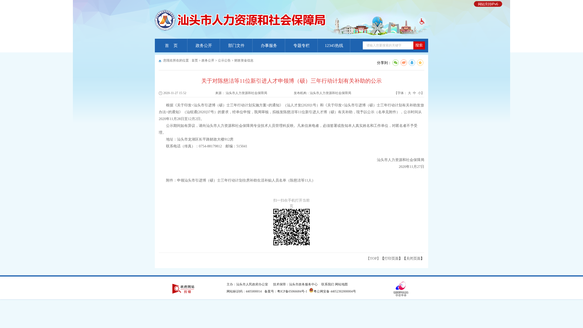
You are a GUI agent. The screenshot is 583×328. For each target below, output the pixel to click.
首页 (195, 60)
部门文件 (236, 45)
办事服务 (269, 45)
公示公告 (224, 60)
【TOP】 (373, 258)
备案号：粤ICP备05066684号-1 (285, 291)
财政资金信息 (243, 60)
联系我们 (327, 284)
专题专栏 (301, 45)
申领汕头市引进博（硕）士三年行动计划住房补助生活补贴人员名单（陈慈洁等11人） (246, 180)
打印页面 (391, 258)
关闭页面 (413, 258)
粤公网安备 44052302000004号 (335, 291)
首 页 (171, 45)
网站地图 (341, 284)
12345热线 (334, 45)
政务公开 (204, 45)
